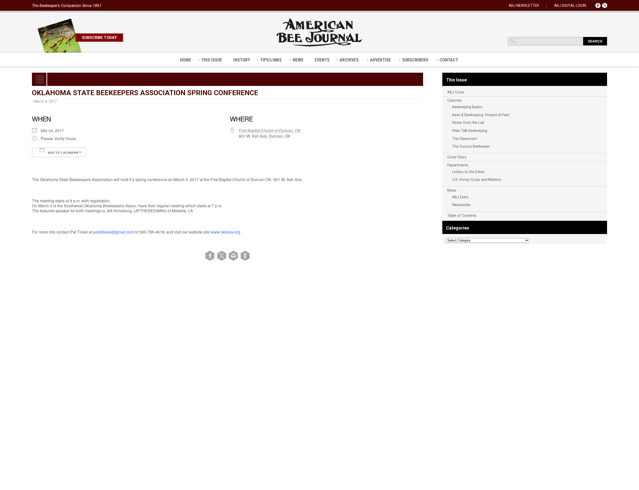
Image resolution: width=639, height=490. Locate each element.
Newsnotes (461, 205)
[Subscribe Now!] (245, 255)
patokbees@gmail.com (113, 232)
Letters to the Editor (468, 172)
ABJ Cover (456, 92)
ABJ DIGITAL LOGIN (570, 5)
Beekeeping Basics (467, 107)
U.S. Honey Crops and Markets (476, 180)
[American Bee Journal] (319, 45)
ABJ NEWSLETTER (524, 5)
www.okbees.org (225, 232)
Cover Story (457, 157)
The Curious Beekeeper (471, 146)
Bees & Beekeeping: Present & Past (480, 115)
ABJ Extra (460, 197)
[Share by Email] (234, 255)
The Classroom (464, 139)
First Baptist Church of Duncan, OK (270, 130)
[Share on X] (222, 255)
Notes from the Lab (468, 123)
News (451, 190)
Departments (457, 165)
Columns (454, 100)
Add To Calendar (62, 152)
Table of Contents (462, 216)
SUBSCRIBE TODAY (99, 37)
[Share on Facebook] (210, 255)
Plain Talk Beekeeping (469, 131)
